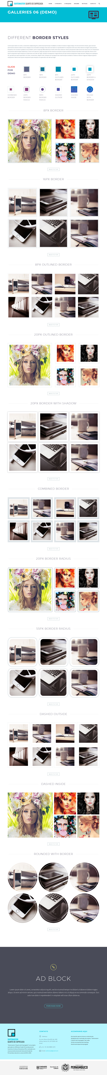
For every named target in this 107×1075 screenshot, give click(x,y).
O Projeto (58, 3)
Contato (93, 3)
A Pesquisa (67, 3)
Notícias (84, 3)
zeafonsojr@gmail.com (52, 1051)
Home (50, 3)
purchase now (53, 1006)
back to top (53, 169)
